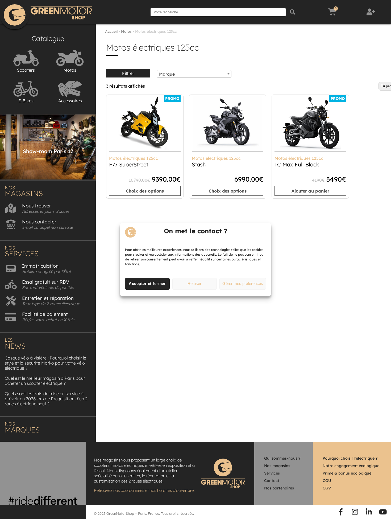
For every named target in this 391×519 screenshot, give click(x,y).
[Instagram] (354, 511)
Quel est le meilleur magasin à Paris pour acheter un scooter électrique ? (45, 380)
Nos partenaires (279, 488)
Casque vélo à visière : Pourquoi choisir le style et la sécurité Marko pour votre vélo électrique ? (45, 363)
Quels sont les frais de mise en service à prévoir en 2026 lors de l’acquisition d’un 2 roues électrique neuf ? (46, 398)
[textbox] (194, 74)
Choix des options (145, 191)
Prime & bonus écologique (347, 473)
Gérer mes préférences (242, 283)
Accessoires (70, 100)
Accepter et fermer (147, 283)
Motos (70, 70)
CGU (327, 480)
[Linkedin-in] (369, 511)
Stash (199, 164)
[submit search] (292, 12)
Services (272, 473)
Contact (271, 480)
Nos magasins (277, 465)
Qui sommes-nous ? (282, 458)
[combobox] (194, 73)
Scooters (26, 70)
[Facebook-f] (341, 511)
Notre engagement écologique (351, 465)
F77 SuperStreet (128, 164)
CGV (327, 488)
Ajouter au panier (310, 191)
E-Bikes (26, 100)
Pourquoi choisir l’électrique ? (350, 458)
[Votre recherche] (218, 12)
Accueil (111, 31)
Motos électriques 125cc (133, 158)
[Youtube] (382, 511)
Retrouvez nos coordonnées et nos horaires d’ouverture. (144, 490)
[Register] (371, 12)
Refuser (194, 283)
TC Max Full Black (296, 164)
